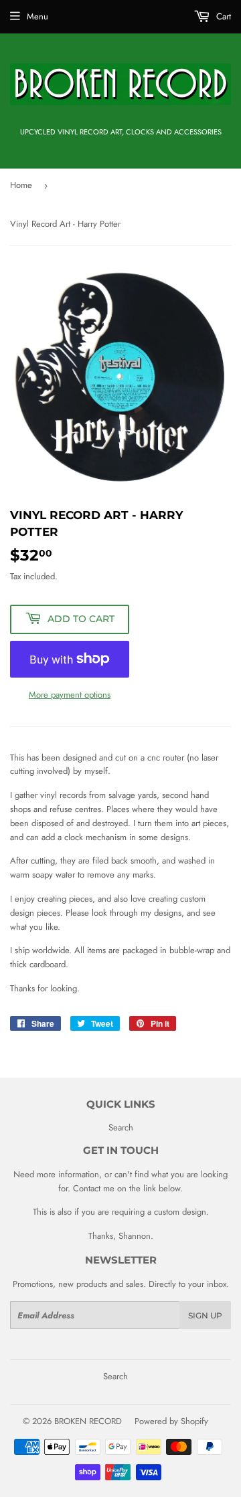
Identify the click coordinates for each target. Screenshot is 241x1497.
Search (120, 1127)
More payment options (69, 694)
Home (21, 185)
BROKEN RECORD (88, 1421)
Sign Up (205, 1315)
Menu (37, 16)
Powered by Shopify (171, 1421)
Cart (222, 16)
